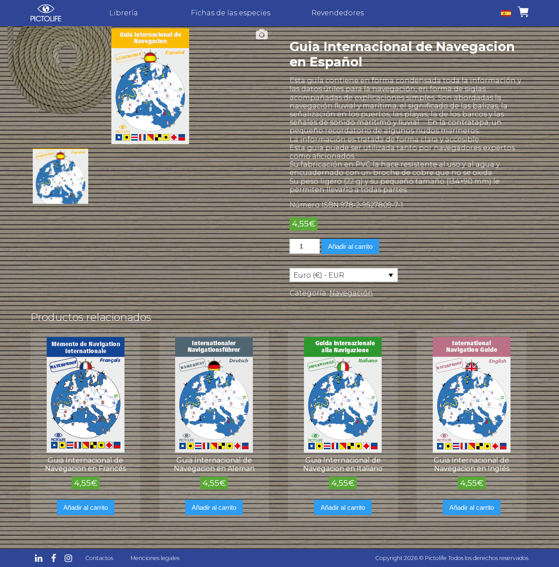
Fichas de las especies (230, 13)
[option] (150, 86)
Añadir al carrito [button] (85, 507)
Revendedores (337, 13)
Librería (123, 13)
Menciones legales (155, 558)
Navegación (351, 293)
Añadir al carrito (350, 246)
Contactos (99, 558)
